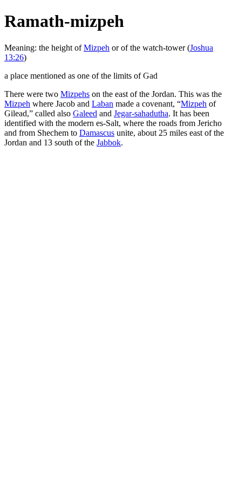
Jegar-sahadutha (141, 113)
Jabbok (109, 142)
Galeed (85, 113)
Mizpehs (75, 94)
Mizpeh (97, 47)
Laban (102, 103)
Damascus (96, 132)
